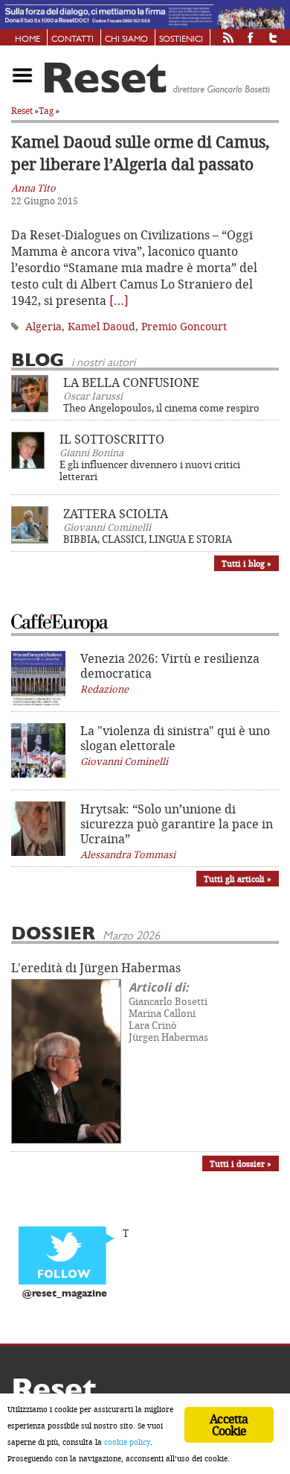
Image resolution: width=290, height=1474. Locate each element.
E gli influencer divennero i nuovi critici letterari (149, 470)
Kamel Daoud (101, 326)
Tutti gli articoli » (237, 878)
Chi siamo (126, 39)
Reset (22, 110)
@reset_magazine (64, 1294)
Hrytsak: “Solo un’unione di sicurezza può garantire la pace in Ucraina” (176, 824)
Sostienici (181, 39)
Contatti (72, 39)
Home (27, 39)
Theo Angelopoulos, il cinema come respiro (161, 408)
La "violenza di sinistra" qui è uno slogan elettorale (175, 738)
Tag (46, 110)
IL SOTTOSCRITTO (111, 439)
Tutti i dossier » (240, 1163)
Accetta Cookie (229, 1425)
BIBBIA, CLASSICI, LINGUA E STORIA (147, 539)
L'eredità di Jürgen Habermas (96, 968)
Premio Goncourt (184, 326)
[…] (119, 300)
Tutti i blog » (246, 563)
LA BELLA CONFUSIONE (131, 382)
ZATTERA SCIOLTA (115, 513)
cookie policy (127, 1442)
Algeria (43, 326)
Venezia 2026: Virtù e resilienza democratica (170, 665)
